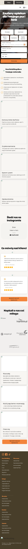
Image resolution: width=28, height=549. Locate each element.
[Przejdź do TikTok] (9, 454)
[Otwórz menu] (20, 7)
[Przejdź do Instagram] (3, 454)
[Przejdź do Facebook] (6, 454)
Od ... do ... (5, 56)
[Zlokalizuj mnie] (24, 45)
